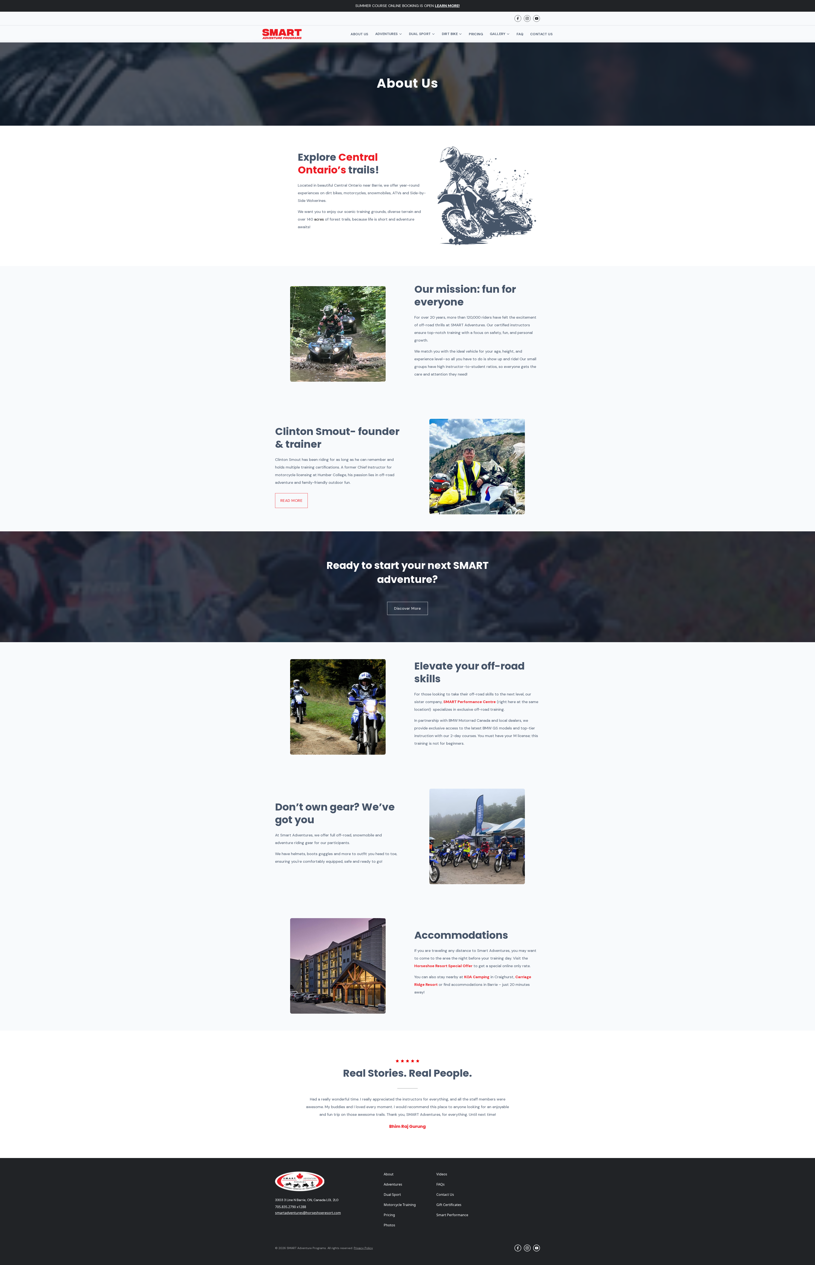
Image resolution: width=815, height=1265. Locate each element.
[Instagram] (527, 18)
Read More (291, 500)
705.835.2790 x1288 (290, 1206)
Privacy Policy (363, 1248)
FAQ (520, 34)
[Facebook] (517, 18)
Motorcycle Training (400, 1204)
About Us (359, 34)
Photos (389, 1225)
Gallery (498, 34)
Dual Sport (420, 34)
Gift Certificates (448, 1204)
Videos (441, 1174)
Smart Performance (452, 1215)
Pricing (476, 34)
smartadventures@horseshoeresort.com (308, 1212)
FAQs (440, 1184)
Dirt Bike (450, 34)
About (388, 1174)
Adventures (386, 34)
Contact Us (541, 34)
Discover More (407, 608)
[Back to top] (535, 1177)
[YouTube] (536, 18)
